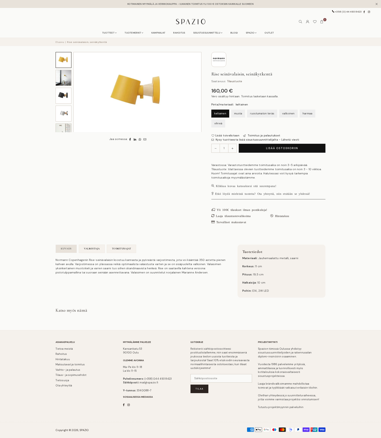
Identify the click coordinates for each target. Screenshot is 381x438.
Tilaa (199, 388)
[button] (321, 21)
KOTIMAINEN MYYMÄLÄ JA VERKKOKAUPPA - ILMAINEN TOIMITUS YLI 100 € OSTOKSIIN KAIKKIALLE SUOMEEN (190, 4)
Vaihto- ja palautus (68, 369)
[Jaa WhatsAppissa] (140, 139)
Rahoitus (61, 354)
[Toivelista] (314, 21)
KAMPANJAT (158, 32)
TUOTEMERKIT (133, 32)
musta (238, 113)
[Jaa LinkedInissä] (135, 139)
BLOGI (234, 32)
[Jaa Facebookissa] (130, 139)
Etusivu (60, 42)
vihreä (218, 123)
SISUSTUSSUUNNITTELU (206, 32)
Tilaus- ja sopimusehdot (71, 375)
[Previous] (81, 92)
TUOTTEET (108, 32)
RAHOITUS (179, 32)
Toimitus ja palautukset (263, 135)
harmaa (308, 113)
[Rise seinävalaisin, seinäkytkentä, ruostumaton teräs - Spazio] (63, 114)
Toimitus (247, 96)
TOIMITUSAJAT (121, 248)
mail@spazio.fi (149, 382)
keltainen (220, 113)
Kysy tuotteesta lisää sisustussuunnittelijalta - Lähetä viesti (257, 139)
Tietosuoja (62, 380)
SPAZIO (250, 32)
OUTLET (269, 32)
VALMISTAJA (92, 248)
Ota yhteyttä (64, 385)
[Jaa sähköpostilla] (144, 139)
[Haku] (300, 21)
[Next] (193, 92)
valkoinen (288, 113)
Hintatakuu (63, 359)
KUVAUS (66, 248)
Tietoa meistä (64, 348)
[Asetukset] (307, 21)
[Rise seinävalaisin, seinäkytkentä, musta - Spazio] (63, 96)
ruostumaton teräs (262, 113)
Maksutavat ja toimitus (70, 364)
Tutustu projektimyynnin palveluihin (280, 407)
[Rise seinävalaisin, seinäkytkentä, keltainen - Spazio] (63, 60)
